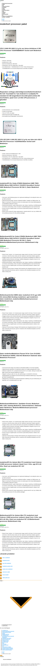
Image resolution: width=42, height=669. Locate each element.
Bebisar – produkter (6, 17)
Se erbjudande (3, 53)
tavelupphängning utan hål (6, 624)
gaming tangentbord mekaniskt (8, 631)
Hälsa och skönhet (5, 6)
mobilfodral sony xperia (6, 638)
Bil (2, 15)
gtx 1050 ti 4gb (5, 642)
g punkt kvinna (4, 625)
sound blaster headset (6, 646)
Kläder (3, 4)
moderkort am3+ (6, 560)
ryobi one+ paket (6, 571)
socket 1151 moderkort (7, 569)
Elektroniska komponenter (7, 3)
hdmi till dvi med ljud (6, 639)
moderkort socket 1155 (7, 566)
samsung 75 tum (5, 640)
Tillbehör (4, 12)
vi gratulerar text (5, 635)
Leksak (3, 9)
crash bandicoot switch (6, 632)
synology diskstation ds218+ (7, 648)
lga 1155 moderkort (7, 563)
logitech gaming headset (7, 649)
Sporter (3, 13)
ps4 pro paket (5, 574)
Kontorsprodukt (5, 14)
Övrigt (3, 8)
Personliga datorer (5, 10)
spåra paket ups (6, 577)
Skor (3, 11)
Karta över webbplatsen (7, 659)
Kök (3, 5)
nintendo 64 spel (5, 641)
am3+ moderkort (6, 557)
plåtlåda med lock (5, 634)
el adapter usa (5, 630)
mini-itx (3, 633)
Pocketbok (4, 7)
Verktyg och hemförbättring (7, 16)
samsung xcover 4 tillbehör (7, 647)
